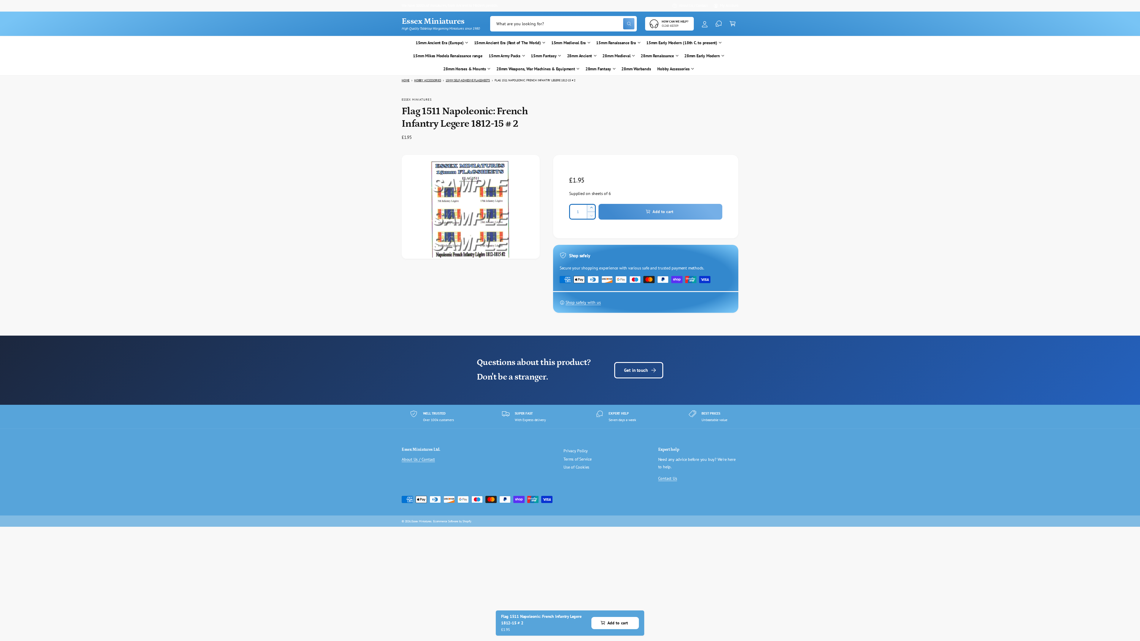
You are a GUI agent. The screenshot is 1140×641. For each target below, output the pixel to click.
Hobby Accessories (673, 69)
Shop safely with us (583, 302)
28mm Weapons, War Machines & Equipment (535, 69)
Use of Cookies (576, 467)
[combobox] (563, 24)
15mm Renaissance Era (616, 42)
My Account (729, 5)
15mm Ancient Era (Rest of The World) (507, 42)
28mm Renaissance (657, 55)
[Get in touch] (719, 24)
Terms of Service (577, 459)
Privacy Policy (575, 450)
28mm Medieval (616, 55)
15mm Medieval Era (568, 42)
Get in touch (636, 370)
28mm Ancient (579, 55)
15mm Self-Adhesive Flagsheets (468, 80)
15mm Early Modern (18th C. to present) (681, 42)
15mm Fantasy (543, 55)
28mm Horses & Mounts (464, 69)
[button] (733, 24)
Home (405, 80)
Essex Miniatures (417, 99)
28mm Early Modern (702, 55)
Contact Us (667, 478)
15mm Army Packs (504, 55)
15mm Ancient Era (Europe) (440, 42)
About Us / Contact (693, 5)
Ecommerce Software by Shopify (452, 521)
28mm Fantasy (598, 69)
